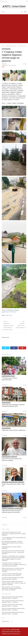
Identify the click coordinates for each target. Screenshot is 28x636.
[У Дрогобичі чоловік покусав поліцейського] (14, 414)
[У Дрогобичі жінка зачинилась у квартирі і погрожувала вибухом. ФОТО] (14, 387)
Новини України (14, 456)
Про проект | (17, 631)
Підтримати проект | (7, 633)
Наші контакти (16, 633)
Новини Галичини (5, 482)
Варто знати (4, 508)
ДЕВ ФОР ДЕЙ (15, 629)
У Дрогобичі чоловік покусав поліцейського (14, 430)
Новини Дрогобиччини (6, 48)
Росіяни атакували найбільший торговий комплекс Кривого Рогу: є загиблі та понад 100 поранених (13, 583)
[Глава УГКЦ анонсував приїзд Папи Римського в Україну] (14, 438)
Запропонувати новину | (8, 631)
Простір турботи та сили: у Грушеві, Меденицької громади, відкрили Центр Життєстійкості (12, 588)
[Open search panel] (22, 11)
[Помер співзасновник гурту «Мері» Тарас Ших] (14, 468)
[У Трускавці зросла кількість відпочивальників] (14, 357)
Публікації (13, 376)
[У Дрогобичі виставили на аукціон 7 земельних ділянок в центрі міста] (14, 493)
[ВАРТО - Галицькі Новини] (14, 6)
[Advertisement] (14, 28)
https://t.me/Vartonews (11, 311)
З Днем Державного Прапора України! (11, 546)
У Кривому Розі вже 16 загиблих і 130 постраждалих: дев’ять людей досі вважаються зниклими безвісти (14, 564)
